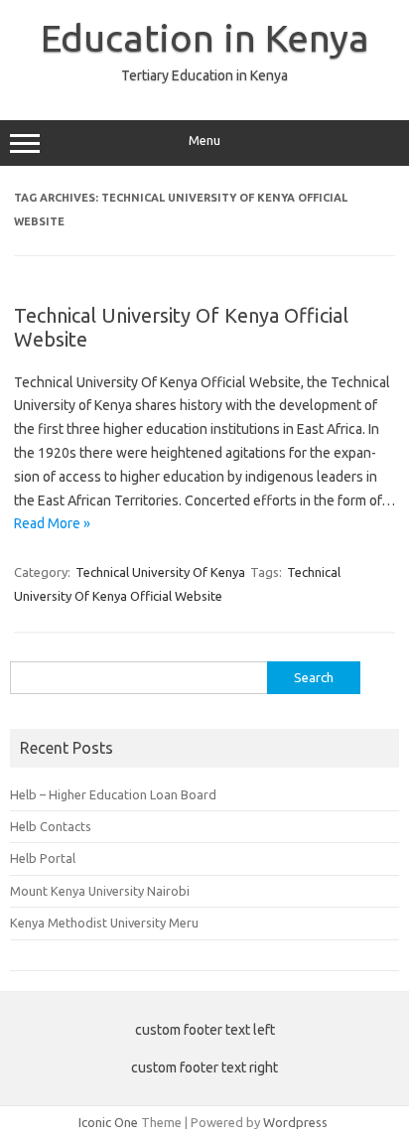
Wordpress (295, 1122)
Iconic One (108, 1122)
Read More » (52, 523)
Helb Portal (42, 858)
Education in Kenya (205, 38)
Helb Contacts (50, 826)
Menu (204, 140)
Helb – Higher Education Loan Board (113, 794)
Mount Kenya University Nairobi (100, 891)
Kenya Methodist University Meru (104, 922)
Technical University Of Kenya (160, 572)
